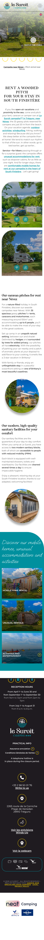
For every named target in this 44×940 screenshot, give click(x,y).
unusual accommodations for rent (22, 156)
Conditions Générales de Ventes (20, 753)
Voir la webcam (22, 850)
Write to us (22, 788)
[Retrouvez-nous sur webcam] (39, 58)
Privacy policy (22, 886)
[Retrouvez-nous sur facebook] (13, 58)
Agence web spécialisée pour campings (22, 883)
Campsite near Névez (14, 67)
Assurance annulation (20, 749)
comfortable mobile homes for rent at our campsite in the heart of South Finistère (22, 168)
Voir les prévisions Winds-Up (22, 831)
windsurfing (19, 130)
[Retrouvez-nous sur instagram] (22, 58)
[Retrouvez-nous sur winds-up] (30, 58)
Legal (35, 884)
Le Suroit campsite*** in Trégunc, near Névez (22, 118)
